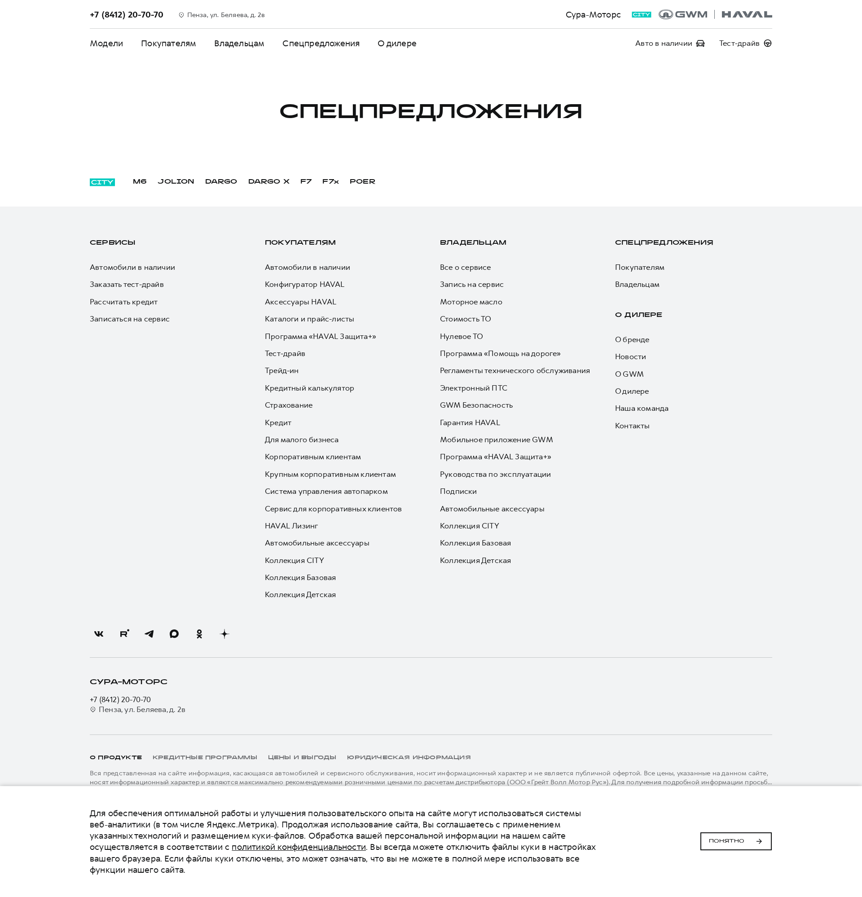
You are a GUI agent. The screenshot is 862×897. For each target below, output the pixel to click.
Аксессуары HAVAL (300, 302)
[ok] (199, 634)
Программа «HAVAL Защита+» (320, 336)
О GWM (629, 374)
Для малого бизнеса (302, 439)
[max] (174, 634)
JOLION (176, 182)
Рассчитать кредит (124, 302)
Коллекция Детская (300, 594)
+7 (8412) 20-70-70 (120, 699)
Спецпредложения (321, 43)
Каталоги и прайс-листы (309, 319)
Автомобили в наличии (132, 267)
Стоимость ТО (465, 319)
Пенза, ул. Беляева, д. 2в (142, 709)
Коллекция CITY (294, 560)
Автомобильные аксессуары (317, 543)
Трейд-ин (282, 370)
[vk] (99, 634)
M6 (140, 182)
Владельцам (239, 43)
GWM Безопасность (476, 405)
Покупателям (168, 43)
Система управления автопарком (326, 491)
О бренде (632, 339)
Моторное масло (471, 302)
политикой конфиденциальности (299, 847)
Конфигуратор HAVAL (305, 284)
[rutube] (124, 634)
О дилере (397, 43)
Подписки (458, 491)
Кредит (278, 422)
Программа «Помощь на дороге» (500, 353)
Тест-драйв (285, 353)
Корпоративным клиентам (313, 457)
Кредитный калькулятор (309, 388)
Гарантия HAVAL (470, 422)
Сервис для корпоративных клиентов (333, 509)
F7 (306, 182)
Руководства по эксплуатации (495, 474)
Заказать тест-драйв (127, 284)
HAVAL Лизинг (291, 526)
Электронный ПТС (473, 388)
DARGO (221, 182)
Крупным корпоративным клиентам (330, 474)
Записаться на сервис (130, 319)
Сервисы (112, 243)
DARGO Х (269, 182)
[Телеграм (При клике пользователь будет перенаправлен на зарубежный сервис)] (149, 634)
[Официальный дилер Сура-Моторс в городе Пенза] (715, 14)
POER (363, 182)
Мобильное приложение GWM (496, 439)
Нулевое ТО (461, 336)
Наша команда (641, 408)
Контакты (632, 426)
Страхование (288, 405)
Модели (106, 43)
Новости (630, 356)
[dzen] (224, 634)
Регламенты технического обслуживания (515, 370)
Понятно (726, 841)
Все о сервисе (465, 267)
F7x (330, 182)
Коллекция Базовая (300, 577)
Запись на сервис (472, 284)
